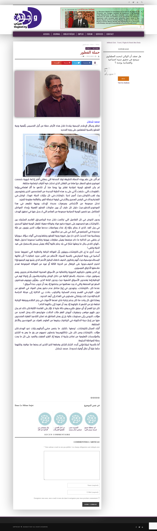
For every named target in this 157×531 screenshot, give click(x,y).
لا (105, 71)
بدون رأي (108, 74)
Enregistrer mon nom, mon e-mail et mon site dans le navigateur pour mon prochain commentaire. (65, 498)
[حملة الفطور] (57, 94)
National (96, 48)
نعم (106, 68)
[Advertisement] (57, 377)
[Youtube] (137, 2)
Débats (97, 44)
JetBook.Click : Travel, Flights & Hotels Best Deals (123, 43)
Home (92, 44)
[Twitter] (133, 2)
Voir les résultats (123, 83)
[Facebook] (129, 2)
